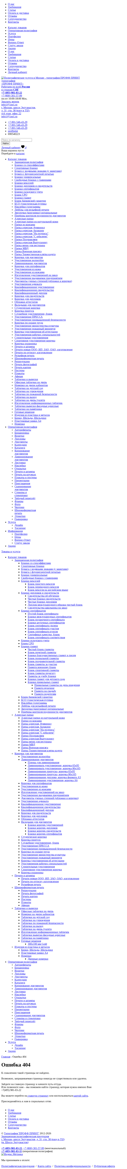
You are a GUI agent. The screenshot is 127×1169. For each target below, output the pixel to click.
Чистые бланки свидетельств (44, 598)
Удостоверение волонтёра (29, 260)
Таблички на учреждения (29, 391)
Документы (21, 441)
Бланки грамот (23, 197)
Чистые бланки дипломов (42, 601)
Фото (18, 504)
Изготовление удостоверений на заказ (36, 275)
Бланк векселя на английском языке (48, 589)
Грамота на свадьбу (45, 691)
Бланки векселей (24, 182)
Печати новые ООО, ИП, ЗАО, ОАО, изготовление (44, 349)
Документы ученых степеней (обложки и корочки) (43, 281)
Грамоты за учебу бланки (42, 676)
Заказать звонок (10, 101)
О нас (11, 4)
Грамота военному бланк (42, 667)
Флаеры (19, 501)
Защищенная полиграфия (29, 162)
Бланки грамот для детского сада (46, 679)
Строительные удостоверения (31, 337)
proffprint (13, 131)
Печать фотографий (26, 364)
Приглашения (22, 483)
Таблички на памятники (28, 409)
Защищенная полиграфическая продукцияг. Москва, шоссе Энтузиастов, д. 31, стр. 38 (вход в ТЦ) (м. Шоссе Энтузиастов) (32, 1139)
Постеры (19, 370)
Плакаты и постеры (26, 477)
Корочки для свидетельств (29, 296)
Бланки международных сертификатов (50, 616)
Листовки (20, 462)
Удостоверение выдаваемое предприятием (38, 278)
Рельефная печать (24, 355)
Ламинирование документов (31, 263)
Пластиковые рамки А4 (28, 421)
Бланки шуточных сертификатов (46, 622)
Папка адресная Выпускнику (31, 242)
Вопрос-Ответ (16, 42)
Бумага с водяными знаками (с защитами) (38, 171)
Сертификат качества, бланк (44, 634)
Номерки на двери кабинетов (31, 385)
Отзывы (12, 16)
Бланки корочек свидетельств (44, 830)
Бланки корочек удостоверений (45, 825)
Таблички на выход (26, 397)
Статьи (12, 10)
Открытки (20, 468)
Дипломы (20, 438)
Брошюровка (22, 432)
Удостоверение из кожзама (29, 272)
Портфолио (14, 36)
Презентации (22, 480)
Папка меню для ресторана (30, 245)
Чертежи (19, 507)
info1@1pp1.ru (9, 104)
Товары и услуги (10, 551)
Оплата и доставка (18, 13)
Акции (12, 48)
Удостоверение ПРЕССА (29, 316)
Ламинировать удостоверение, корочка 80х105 (54, 768)
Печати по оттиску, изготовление (33, 352)
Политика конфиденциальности (72, 1166)
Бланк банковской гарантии (30, 200)
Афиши (19, 376)
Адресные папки (24, 218)
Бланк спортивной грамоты (43, 670)
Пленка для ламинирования (43, 762)
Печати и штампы (25, 346)
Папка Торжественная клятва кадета (35, 254)
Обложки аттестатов (26, 302)
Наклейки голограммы (27, 206)
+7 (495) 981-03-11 (11, 1151)
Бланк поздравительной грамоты (46, 661)
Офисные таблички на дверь (31, 382)
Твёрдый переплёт (25, 498)
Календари (21, 444)
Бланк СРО (21, 194)
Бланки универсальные (28, 177)
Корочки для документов (29, 257)
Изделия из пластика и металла (32, 415)
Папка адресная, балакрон (29, 230)
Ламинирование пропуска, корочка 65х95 (51, 771)
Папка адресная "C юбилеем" (31, 236)
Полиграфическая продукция (17, 1166)
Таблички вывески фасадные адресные (37, 406)
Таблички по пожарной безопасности (36, 394)
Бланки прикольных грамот (43, 682)
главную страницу (38, 1095)
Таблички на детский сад (29, 388)
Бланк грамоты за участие (42, 664)
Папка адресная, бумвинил (30, 227)
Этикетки (20, 516)
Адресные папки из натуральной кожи (36, 221)
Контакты (13, 21)
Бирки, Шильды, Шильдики (30, 418)
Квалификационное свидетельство (34, 290)
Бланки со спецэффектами (29, 165)
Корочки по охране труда (29, 322)
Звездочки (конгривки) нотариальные (36, 212)
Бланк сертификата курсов (43, 631)
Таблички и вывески (26, 379)
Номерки (20, 424)
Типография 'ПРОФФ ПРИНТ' (21, 1133)
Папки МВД (21, 248)
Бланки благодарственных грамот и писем (52, 655)
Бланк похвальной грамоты (43, 658)
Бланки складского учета (29, 191)
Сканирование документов (23, 488)
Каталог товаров (17, 27)
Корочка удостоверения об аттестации (36, 331)
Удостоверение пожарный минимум (35, 328)
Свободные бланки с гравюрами (33, 180)
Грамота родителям (45, 694)
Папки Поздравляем (26, 239)
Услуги (12, 33)
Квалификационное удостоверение (34, 287)
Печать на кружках (25, 474)
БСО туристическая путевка (30, 203)
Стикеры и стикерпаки (21, 494)
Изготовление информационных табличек (39, 403)
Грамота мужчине (44, 688)
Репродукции (22, 361)
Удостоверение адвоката (28, 284)
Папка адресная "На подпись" (31, 233)
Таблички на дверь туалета (30, 400)
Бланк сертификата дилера (43, 625)
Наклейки (20, 465)
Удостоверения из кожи (28, 269)
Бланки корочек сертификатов (45, 833)
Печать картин (23, 367)
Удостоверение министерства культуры (37, 325)
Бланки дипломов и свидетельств (33, 185)
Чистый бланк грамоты (41, 649)
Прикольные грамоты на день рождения (57, 685)
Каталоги (20, 447)
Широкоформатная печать (29, 358)
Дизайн (19, 525)
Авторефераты (23, 429)
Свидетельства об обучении (43, 595)
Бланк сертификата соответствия (46, 637)
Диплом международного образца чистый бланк (55, 604)
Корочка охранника (26, 343)
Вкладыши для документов (30, 304)
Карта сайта (44, 1166)
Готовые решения (24, 412)
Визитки (19, 435)
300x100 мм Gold (37, 944)
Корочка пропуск (24, 310)
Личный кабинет (17, 72)
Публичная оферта (104, 1166)
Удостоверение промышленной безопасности (40, 319)
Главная (5, 1056)
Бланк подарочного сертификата (46, 619)
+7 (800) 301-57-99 (11, 95)
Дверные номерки (38, 958)
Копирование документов (22, 452)
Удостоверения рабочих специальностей (37, 334)
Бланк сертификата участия (43, 628)
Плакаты (19, 373)
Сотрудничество (17, 19)
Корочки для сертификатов (30, 266)
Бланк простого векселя (41, 584)
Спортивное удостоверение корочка (35, 340)
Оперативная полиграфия (22, 30)
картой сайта (80, 1095)
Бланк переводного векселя (43, 586)
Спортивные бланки (26, 168)
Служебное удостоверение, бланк (33, 313)
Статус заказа (15, 45)
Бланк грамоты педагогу (42, 673)
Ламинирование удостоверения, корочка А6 (53, 780)
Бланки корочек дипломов (43, 827)
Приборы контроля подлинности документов (40, 215)
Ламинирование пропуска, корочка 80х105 (52, 774)
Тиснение (20, 528)
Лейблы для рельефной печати (32, 209)
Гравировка (21, 519)
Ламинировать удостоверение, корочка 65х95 (53, 765)
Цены (11, 39)
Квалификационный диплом (31, 293)
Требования (14, 7)
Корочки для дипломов (28, 299)
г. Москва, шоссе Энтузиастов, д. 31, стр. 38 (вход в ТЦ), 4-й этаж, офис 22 (18, 110)
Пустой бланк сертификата (43, 613)
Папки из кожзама (25, 224)
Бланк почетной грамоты (42, 652)
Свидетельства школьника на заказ (47, 607)
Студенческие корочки (27, 307)
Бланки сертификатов (27, 188)
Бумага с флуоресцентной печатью (34, 174)
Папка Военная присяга (28, 251)
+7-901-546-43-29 (17, 122)
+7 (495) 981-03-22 (11, 92)
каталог (20, 153)
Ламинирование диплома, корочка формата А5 (54, 777)
